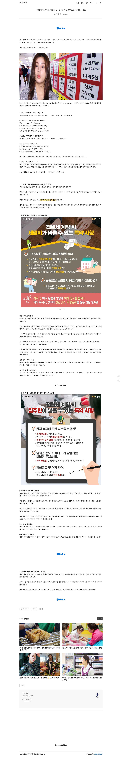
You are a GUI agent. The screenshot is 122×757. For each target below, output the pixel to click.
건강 (82, 3)
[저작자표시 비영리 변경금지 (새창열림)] (40, 609)
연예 (87, 3)
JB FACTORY (98, 754)
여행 (77, 3)
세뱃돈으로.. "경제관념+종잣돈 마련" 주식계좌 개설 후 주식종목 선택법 (82, 648)
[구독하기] (119, 380)
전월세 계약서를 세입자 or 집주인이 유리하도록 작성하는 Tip (61, 10)
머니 (91, 3)
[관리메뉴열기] (119, 376)
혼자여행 (26, 693)
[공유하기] (26, 609)
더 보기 (100, 618)
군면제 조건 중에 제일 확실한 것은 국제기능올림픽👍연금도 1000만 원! (39, 678)
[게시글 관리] (28, 609)
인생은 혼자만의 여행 (28, 696)
